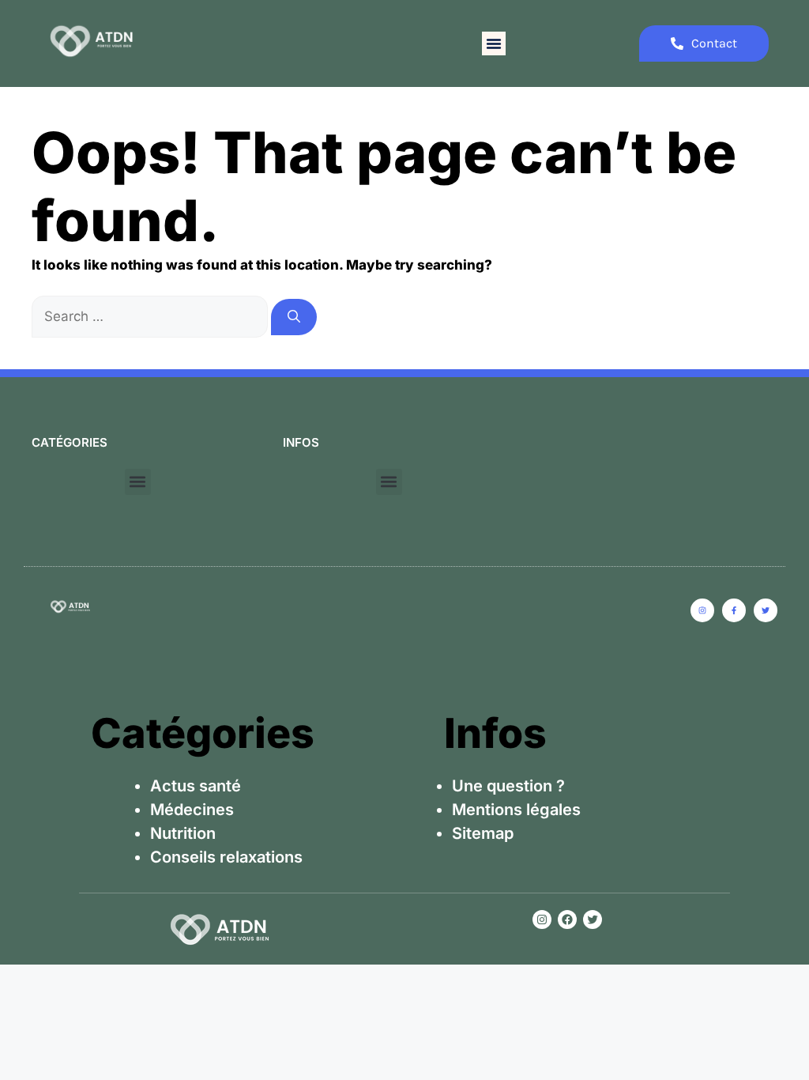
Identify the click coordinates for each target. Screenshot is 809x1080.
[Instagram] (541, 919)
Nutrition (183, 833)
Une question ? (508, 785)
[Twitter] (592, 919)
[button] (494, 43)
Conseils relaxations (226, 857)
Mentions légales (516, 809)
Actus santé (195, 785)
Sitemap (483, 833)
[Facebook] (567, 919)
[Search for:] (151, 316)
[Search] (294, 317)
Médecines (192, 809)
